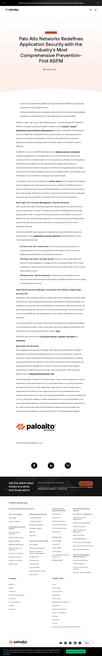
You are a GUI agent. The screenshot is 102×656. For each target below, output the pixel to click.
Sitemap (55, 616)
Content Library (57, 591)
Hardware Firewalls (35, 517)
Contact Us (12, 591)
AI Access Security (14, 521)
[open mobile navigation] (95, 10)
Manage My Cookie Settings (76, 651)
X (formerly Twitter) (48, 336)
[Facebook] (34, 465)
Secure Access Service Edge (39, 541)
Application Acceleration (37, 548)
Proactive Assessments (80, 560)
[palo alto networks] (12, 10)
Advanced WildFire (14, 541)
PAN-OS (32, 532)
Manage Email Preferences (60, 602)
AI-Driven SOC (56, 537)
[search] (90, 10)
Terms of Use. (63, 489)
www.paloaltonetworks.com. (41, 374)
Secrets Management (80, 539)
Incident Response (79, 563)
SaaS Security (13, 564)
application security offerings (47, 236)
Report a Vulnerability (59, 612)
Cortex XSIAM (56, 541)
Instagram (20, 340)
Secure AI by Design (15, 514)
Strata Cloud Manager (36, 525)
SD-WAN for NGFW (35, 528)
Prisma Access (34, 560)
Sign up (84, 483)
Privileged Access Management (83, 514)
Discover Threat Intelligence (82, 572)
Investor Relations (14, 602)
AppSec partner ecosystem (68, 152)
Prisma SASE (33, 544)
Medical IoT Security (15, 557)
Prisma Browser (34, 564)
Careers (11, 588)
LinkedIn (61, 336)
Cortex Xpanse (56, 551)
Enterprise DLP (34, 557)
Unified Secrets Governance (82, 542)
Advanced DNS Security (16, 544)
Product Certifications (59, 609)
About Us (12, 584)
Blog (53, 584)
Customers (12, 598)
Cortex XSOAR (56, 548)
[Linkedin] (51, 465)
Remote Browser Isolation (38, 571)
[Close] (99, 651)
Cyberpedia (56, 595)
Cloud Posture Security (59, 524)
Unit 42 (54, 623)
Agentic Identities (78, 535)
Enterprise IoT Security (16, 553)
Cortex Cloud (55, 181)
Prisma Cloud (56, 532)
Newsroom (12, 609)
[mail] (68, 465)
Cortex (65, 126)
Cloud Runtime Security (59, 528)
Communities (56, 588)
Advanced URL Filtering (16, 537)
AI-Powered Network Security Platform (21, 509)
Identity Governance (79, 526)
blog (58, 331)
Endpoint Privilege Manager (81, 523)
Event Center (56, 598)
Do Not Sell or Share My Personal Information (66, 627)
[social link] (61, 643)
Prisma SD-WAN (34, 567)
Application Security (58, 521)
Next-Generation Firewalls (38, 514)
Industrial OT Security (15, 560)
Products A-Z (56, 605)
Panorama (33, 535)
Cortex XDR (55, 544)
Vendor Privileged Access (81, 549)
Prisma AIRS (12, 518)
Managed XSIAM (57, 560)
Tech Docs (55, 619)
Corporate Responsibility (17, 595)
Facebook (70, 336)
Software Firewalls (35, 521)
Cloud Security (56, 514)
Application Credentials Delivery (83, 546)
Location (11, 605)
